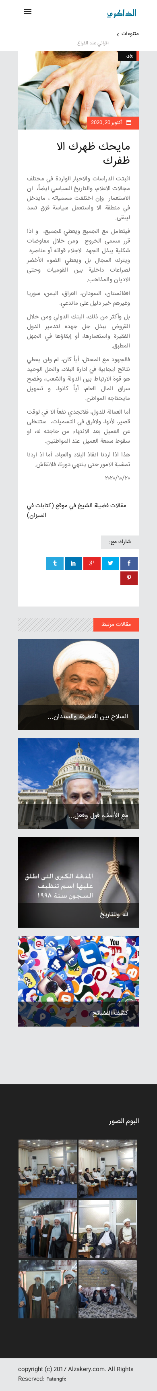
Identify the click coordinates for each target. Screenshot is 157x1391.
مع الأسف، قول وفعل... (98, 816)
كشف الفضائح (110, 1013)
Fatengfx (56, 1379)
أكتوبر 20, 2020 (107, 123)
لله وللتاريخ (114, 915)
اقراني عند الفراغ (93, 43)
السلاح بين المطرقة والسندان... (88, 717)
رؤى (130, 55)
